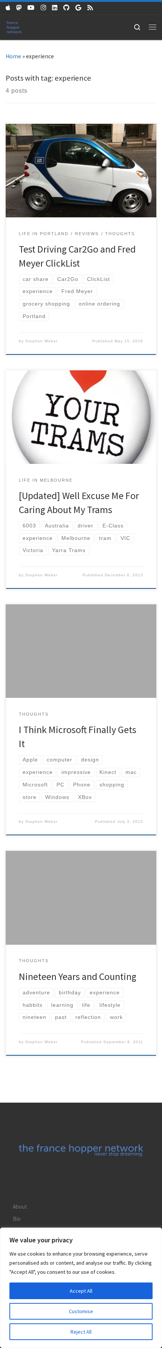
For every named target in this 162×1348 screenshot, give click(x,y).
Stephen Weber (41, 341)
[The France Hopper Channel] (31, 8)
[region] (81, 1288)
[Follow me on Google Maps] (78, 8)
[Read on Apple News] (8, 8)
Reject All (81, 1331)
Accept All (81, 1290)
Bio (17, 1218)
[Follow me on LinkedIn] (54, 8)
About (20, 1206)
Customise (81, 1311)
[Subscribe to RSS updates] (90, 8)
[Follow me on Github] (66, 8)
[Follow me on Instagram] (43, 8)
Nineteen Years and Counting (77, 976)
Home (13, 56)
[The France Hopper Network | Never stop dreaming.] (14, 26)
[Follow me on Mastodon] (18, 8)
